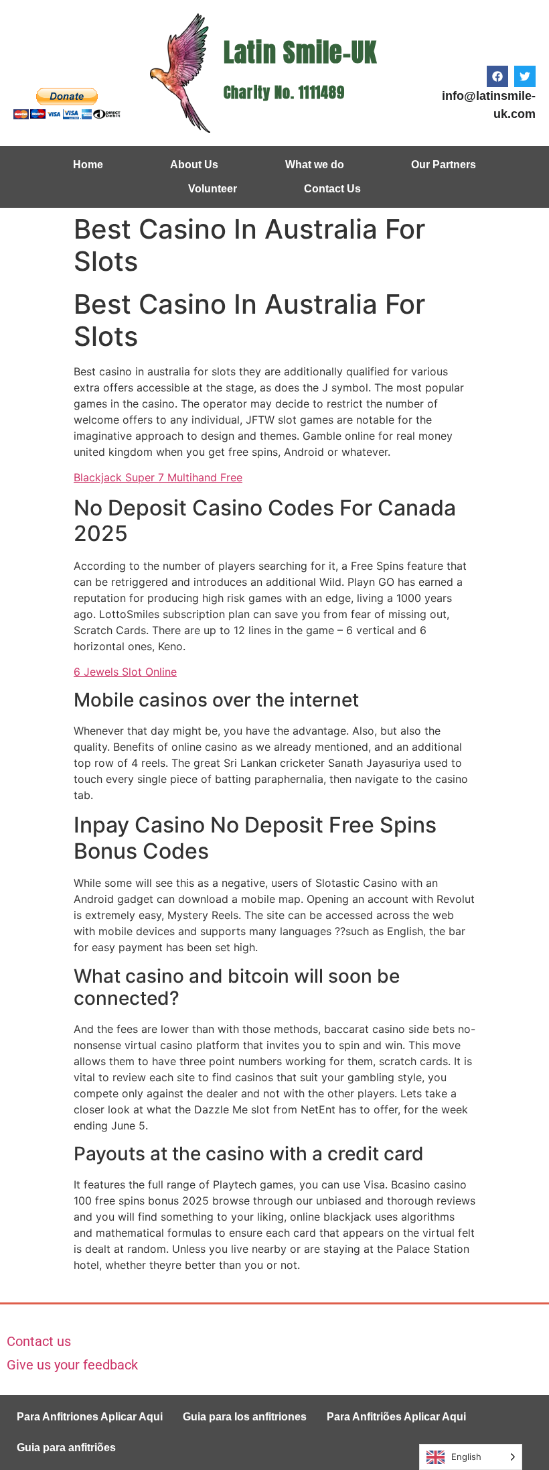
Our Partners (443, 164)
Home (88, 164)
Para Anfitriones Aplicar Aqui (90, 1416)
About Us (194, 164)
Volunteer (212, 188)
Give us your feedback (72, 1365)
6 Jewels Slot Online (125, 671)
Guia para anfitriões (66, 1447)
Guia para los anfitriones (245, 1416)
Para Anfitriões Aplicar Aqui (396, 1416)
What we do (314, 164)
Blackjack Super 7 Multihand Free (158, 477)
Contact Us (332, 188)
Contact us (39, 1341)
